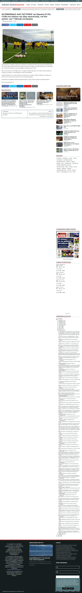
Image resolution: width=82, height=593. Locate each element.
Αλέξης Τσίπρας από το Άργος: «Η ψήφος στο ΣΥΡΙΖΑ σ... (68, 342)
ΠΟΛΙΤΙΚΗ (69, 170)
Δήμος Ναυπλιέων (24, 0)
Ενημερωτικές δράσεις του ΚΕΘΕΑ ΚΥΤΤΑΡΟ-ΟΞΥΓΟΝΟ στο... (69, 422)
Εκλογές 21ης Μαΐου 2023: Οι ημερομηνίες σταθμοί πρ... (69, 406)
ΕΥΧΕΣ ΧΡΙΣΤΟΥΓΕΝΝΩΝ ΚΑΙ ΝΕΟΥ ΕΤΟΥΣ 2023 (63, 552)
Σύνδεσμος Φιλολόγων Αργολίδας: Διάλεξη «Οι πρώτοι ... (69, 384)
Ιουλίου (60, 326)
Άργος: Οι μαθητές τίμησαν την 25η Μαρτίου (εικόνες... (69, 479)
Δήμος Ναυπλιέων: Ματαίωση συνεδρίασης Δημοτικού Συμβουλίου (54, 9)
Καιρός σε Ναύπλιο (60, 272)
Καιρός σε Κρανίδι (59, 287)
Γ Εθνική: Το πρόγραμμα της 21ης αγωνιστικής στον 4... (69, 465)
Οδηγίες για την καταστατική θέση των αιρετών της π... (69, 411)
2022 (59, 535)
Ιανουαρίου (61, 534)
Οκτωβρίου (61, 322)
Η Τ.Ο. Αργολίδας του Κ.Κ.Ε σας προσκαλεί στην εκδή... (69, 428)
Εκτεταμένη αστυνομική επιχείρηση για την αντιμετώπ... (66, 360)
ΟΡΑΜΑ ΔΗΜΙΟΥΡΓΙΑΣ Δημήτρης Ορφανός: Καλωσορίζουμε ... (66, 364)
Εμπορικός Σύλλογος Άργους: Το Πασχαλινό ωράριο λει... (68, 348)
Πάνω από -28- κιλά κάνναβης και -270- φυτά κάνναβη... (69, 410)
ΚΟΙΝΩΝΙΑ (71, 166)
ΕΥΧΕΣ (63, 163)
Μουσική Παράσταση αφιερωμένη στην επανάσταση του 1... (68, 351)
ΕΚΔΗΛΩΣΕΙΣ (73, 4)
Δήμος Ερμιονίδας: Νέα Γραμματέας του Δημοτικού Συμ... (68, 432)
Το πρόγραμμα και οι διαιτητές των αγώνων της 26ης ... (69, 468)
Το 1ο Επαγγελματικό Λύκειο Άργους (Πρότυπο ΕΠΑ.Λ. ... (69, 481)
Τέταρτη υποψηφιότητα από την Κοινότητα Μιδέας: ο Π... (69, 391)
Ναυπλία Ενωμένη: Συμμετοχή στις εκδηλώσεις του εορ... (68, 435)
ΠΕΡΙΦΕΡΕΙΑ (41, 4)
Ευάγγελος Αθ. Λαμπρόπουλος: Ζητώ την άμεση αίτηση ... (69, 380)
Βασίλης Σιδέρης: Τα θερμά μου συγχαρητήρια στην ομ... (68, 447)
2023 (59, 319)
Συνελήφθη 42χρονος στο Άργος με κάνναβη (67, 527)
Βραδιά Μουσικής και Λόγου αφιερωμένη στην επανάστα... (67, 516)
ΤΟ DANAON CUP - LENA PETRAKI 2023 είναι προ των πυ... (68, 405)
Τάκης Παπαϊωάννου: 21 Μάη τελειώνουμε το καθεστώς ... (67, 399)
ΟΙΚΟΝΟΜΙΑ (58, 168)
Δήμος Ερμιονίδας (45, 0)
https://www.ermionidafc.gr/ (8, 82)
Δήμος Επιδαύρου (54, 0)
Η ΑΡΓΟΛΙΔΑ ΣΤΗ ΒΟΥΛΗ (60, 166)
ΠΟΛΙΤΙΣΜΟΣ (74, 170)
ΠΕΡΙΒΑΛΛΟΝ (64, 168)
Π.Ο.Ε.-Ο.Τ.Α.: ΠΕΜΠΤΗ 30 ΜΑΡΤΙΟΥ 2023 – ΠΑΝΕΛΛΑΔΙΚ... (66, 420)
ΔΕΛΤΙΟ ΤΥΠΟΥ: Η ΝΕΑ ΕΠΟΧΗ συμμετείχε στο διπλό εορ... (68, 460)
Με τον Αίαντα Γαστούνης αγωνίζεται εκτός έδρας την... (68, 338)
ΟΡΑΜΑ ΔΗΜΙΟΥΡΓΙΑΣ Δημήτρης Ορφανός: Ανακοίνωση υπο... (69, 520)
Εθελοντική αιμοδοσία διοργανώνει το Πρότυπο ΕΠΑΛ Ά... (69, 449)
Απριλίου (60, 329)
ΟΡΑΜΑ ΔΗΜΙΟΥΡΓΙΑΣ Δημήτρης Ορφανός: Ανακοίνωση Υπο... (69, 529)
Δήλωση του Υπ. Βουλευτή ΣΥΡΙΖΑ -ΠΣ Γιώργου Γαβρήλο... (67, 387)
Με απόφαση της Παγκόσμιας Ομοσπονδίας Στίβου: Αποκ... (68, 500)
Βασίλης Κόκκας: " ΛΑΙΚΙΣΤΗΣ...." (64, 487)
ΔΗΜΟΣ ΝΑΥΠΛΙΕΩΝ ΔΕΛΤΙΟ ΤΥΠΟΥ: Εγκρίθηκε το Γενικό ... (68, 376)
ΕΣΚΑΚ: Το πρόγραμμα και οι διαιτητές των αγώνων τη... (68, 467)
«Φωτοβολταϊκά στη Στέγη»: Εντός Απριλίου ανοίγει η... (69, 509)
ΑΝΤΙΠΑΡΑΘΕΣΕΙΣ (65, 158)
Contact (78, 591)
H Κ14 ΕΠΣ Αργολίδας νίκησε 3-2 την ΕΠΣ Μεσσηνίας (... (69, 498)
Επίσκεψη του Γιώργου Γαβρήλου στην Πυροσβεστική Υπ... (68, 507)
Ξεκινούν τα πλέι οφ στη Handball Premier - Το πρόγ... (68, 336)
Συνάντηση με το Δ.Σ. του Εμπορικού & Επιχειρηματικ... (69, 475)
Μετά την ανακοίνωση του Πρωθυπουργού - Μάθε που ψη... (69, 409)
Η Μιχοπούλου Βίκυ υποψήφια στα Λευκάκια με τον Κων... (68, 445)
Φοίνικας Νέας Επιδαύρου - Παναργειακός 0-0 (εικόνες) (69, 457)
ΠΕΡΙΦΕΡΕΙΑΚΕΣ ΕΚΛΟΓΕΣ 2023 (61, 170)
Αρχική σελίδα (15, 0)
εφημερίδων (71, 259)
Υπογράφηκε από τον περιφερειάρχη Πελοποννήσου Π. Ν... (69, 416)
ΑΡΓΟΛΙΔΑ (33, 4)
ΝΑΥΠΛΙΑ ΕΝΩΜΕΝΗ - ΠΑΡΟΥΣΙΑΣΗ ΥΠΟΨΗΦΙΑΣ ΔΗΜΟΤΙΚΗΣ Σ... (67, 493)
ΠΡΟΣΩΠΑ (57, 4)
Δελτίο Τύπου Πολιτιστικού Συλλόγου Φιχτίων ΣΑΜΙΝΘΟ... (67, 504)
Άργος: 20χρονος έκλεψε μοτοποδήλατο (66, 392)
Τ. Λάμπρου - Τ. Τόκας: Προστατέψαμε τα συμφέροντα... (69, 374)
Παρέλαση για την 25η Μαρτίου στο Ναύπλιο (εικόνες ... (69, 470)
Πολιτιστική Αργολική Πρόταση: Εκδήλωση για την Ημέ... (68, 401)
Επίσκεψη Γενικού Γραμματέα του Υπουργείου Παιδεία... (69, 365)
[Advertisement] (68, 63)
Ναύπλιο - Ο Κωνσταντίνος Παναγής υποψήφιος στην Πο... (68, 525)
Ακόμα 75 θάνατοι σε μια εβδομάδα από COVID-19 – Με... (68, 518)
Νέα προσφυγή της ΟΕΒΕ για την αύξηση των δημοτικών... (67, 478)
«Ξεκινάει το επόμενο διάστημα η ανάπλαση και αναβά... (67, 439)
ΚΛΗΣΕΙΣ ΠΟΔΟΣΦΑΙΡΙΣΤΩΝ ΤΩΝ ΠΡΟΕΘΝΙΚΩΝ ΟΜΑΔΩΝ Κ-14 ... (69, 483)
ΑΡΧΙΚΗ (28, 4)
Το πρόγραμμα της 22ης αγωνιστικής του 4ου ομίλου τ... (69, 331)
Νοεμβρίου (61, 321)
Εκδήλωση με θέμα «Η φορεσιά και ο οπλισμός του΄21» (69, 532)
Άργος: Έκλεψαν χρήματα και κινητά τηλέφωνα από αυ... (68, 425)
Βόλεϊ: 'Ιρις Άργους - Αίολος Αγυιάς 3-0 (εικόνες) (68, 505)
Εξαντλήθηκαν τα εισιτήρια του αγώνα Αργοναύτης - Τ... (68, 497)
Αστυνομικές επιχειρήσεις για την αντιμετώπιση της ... (69, 489)
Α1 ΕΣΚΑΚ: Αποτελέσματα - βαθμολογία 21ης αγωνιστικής (67, 450)
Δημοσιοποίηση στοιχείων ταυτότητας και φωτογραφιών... (66, 369)
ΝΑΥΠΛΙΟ (75, 166)
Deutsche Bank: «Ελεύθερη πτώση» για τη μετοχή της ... (69, 484)
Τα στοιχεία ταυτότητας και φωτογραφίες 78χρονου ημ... (68, 335)
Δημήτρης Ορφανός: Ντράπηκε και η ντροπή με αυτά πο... (68, 386)
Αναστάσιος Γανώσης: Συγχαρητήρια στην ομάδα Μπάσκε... (68, 437)
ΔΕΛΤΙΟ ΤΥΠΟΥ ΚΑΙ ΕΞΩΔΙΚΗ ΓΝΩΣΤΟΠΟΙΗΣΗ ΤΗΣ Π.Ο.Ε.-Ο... (69, 355)
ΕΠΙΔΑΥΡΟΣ (73, 161)
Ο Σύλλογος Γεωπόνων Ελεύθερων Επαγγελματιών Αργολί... (68, 441)
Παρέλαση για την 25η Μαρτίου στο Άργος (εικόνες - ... (69, 469)
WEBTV (78, 4)
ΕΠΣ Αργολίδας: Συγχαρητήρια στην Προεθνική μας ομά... (68, 524)
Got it (71, 588)
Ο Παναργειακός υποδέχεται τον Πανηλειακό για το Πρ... (68, 343)
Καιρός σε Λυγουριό (60, 279)
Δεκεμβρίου (61, 320)
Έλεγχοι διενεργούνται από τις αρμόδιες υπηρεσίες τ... (69, 514)
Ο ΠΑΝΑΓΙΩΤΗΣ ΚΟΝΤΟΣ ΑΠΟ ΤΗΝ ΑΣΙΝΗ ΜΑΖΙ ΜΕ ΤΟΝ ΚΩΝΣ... (69, 488)
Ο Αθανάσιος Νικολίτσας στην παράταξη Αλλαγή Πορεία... (68, 418)
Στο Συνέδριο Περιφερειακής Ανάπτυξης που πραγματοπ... (67, 382)
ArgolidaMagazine (35, 9)
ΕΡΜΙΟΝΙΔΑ (58, 163)
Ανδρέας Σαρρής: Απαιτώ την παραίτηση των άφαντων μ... (69, 430)
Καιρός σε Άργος (59, 265)
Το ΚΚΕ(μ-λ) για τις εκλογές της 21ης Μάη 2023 (67, 352)
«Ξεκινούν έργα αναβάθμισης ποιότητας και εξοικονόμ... (67, 495)
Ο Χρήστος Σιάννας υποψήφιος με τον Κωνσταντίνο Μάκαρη (68, 368)
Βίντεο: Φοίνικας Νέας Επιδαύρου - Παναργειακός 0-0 (69, 393)
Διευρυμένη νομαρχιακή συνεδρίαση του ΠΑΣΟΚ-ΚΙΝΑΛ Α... (69, 362)
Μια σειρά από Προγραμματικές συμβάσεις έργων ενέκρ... (68, 502)
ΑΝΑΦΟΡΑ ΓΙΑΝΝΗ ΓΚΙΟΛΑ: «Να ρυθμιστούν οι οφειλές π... (69, 397)
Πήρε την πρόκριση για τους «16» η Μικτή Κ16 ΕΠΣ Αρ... (69, 476)
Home (56, 591)
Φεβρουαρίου (61, 533)
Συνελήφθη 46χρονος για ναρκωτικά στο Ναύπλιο (68, 349)
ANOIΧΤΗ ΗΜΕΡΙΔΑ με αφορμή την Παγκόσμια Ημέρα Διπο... (68, 371)
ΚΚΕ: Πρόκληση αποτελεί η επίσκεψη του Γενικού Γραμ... (69, 353)
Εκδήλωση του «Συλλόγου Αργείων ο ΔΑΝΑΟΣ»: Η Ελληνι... (68, 413)
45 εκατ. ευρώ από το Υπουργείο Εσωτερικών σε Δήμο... (68, 472)
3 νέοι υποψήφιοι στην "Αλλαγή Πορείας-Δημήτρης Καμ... (68, 378)
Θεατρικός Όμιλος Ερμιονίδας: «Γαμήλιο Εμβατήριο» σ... (69, 426)
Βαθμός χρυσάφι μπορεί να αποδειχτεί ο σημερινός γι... (69, 452)
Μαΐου (60, 328)
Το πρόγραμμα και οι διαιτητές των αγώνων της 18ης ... (69, 332)
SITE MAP (73, 591)
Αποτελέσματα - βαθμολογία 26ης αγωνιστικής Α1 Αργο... (68, 454)
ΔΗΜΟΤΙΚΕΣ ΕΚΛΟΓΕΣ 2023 (61, 161)
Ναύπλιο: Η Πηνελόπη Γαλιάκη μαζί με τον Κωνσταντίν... (69, 423)
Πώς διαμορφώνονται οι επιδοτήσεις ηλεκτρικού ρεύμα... (68, 485)
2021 (59, 536)
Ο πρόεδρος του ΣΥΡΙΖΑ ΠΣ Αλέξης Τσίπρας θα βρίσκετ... (67, 358)
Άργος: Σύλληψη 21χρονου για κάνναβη (66, 388)
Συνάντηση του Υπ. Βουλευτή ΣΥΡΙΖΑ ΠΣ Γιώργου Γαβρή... (67, 434)
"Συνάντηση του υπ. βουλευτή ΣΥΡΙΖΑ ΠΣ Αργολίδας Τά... (68, 373)
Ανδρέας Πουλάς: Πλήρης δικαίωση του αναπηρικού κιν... (68, 522)
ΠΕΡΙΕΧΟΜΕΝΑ (64, 4)
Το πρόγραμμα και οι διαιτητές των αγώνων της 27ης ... (69, 333)
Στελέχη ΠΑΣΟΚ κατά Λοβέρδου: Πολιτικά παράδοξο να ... (69, 511)
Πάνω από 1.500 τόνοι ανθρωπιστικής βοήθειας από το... (68, 513)
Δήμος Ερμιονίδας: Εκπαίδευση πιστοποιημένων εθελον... (67, 340)
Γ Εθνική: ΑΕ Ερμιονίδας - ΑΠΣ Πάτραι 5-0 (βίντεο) (68, 407)
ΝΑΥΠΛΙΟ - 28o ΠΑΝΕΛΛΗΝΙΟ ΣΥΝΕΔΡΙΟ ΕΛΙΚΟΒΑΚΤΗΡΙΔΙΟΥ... (66, 395)
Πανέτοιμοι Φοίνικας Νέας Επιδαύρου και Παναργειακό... (66, 462)
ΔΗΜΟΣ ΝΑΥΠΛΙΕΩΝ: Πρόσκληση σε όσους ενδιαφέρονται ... (66, 414)
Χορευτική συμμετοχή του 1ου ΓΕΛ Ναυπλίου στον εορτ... (68, 458)
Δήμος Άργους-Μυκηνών (34, 0)
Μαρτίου (61, 330)
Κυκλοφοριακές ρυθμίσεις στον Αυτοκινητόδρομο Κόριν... (68, 464)
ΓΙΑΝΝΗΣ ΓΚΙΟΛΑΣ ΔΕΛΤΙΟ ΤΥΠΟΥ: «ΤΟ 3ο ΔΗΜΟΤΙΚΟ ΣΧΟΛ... (68, 491)
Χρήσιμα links (67, 591)
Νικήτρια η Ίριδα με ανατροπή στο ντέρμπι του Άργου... (69, 356)
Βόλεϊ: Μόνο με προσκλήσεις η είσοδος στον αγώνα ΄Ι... (69, 528)
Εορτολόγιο (67, 313)
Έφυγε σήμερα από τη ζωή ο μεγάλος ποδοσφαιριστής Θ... (69, 403)
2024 (59, 318)
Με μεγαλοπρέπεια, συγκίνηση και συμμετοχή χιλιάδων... (67, 474)
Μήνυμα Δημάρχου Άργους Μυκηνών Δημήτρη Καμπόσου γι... (67, 443)
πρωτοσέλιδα (66, 259)
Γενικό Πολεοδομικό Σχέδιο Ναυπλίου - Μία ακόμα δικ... (69, 366)
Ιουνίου (60, 327)
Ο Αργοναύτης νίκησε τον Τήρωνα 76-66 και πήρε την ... (69, 427)
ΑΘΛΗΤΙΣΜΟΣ (59, 158)
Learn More (65, 588)
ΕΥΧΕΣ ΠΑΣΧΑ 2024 (75, 163)
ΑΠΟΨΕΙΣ (47, 4)
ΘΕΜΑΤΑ (52, 4)
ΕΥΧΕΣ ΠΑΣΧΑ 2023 (68, 163)
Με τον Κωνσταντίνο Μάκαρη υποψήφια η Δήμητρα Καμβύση (68, 346)
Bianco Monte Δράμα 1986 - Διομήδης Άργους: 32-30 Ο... (69, 453)
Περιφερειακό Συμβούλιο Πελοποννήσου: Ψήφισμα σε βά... (69, 508)
